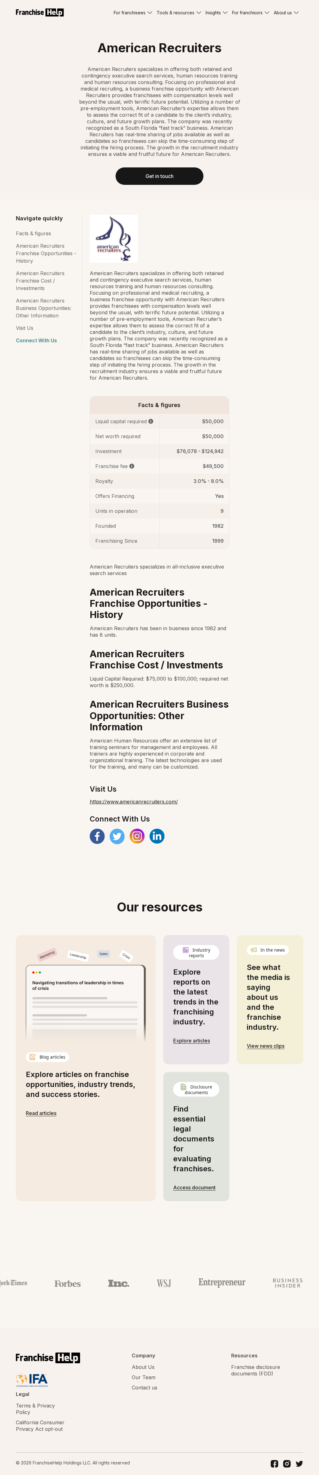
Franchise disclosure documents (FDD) (255, 1370)
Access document (194, 1187)
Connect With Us (36, 340)
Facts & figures (33, 233)
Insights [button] (213, 12)
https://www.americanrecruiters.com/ (134, 801)
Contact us (144, 1387)
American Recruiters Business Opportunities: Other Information (43, 308)
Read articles (41, 1113)
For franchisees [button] (129, 12)
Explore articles (191, 1040)
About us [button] (283, 12)
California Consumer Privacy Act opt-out (40, 1425)
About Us (143, 1367)
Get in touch (159, 176)
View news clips (265, 1046)
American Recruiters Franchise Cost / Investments (40, 280)
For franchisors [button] (247, 12)
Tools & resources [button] (175, 12)
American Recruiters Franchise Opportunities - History (46, 253)
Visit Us (24, 328)
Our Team (143, 1377)
